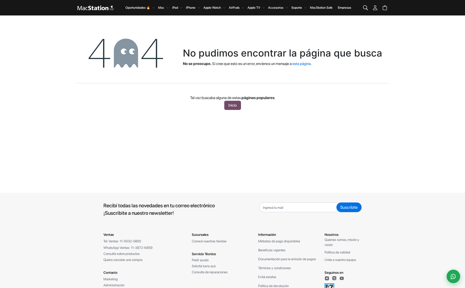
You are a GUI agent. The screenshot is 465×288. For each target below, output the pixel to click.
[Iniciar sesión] (375, 8)
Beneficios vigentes (272, 250)
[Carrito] (385, 8)
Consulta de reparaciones (210, 272)
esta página (301, 63)
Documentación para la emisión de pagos (287, 259)
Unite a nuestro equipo (340, 260)
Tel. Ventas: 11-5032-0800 (122, 241)
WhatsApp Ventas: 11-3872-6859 (128, 248)
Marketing (110, 279)
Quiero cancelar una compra (122, 260)
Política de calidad (337, 252)
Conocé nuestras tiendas (209, 241)
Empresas (344, 7)
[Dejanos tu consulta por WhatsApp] (453, 276)
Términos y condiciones (274, 268)
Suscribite (349, 207)
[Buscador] (365, 8)
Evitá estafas (267, 277)
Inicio (232, 105)
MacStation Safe (321, 7)
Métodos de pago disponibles (279, 241)
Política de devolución (273, 286)
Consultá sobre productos (121, 254)
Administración (113, 285)
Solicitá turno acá (204, 266)
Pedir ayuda (200, 260)
